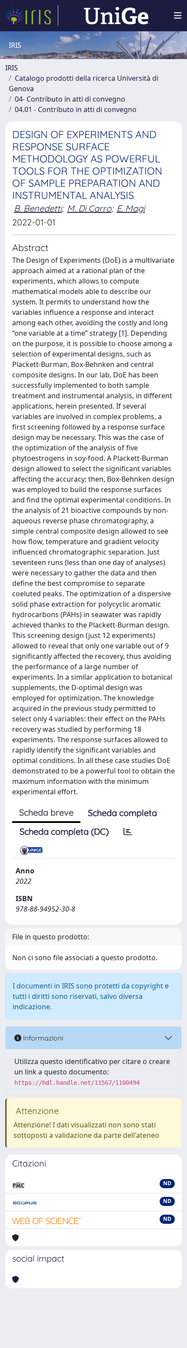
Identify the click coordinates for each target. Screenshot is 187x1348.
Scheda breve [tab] (46, 812)
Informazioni (42, 1038)
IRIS (11, 68)
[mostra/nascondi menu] (178, 15)
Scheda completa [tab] (122, 812)
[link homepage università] (116, 15)
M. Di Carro (89, 208)
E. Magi (131, 208)
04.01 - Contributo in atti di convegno (76, 109)
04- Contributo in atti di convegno (70, 99)
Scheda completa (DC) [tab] (64, 831)
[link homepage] (31, 15)
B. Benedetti (38, 208)
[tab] (128, 832)
